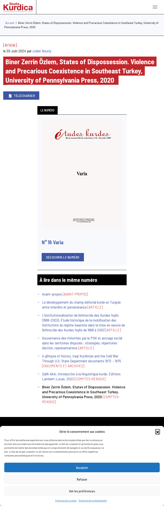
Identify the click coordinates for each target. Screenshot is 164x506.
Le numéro (47, 110)
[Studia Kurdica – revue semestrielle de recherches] (18, 7)
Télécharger (24, 96)
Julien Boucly (41, 50)
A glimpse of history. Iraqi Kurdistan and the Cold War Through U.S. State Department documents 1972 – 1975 (81, 358)
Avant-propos (52, 294)
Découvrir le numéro (62, 257)
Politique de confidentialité (93, 500)
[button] (157, 431)
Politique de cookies (65, 500)
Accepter (82, 467)
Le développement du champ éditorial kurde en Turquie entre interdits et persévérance (81, 304)
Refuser (82, 479)
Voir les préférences (82, 491)
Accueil (9, 23)
